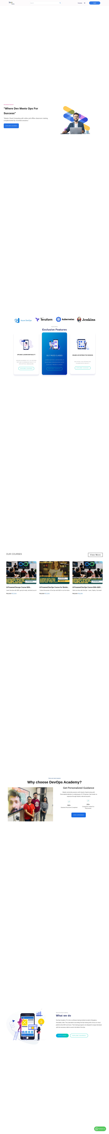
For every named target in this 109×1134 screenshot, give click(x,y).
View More (95, 555)
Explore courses (26, 368)
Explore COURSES (11, 125)
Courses (80, 3)
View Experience (78, 815)
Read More (62, 1035)
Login (94, 3)
